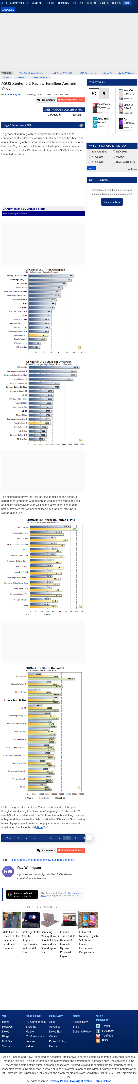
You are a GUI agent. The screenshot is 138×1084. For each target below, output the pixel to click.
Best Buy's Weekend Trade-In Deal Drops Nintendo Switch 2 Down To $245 (103, 106)
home (6, 77)
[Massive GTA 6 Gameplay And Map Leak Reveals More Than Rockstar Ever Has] (121, 108)
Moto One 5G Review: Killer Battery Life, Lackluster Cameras (11, 940)
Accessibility (80, 1021)
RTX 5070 (97, 162)
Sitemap (7, 1046)
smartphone (35, 859)
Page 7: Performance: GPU (18, 125)
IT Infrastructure (35, 1036)
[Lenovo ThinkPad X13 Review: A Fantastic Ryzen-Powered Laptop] (69, 920)
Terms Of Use (102, 1081)
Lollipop (57, 859)
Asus (13, 859)
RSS (105, 1040)
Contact (53, 1036)
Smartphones (40, 77)
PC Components (36, 1021)
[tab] (94, 93)
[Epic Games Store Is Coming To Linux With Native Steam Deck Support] (121, 123)
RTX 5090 (97, 156)
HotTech (54, 1046)
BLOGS (116, 3)
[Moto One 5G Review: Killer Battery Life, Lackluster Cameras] (12, 920)
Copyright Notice (81, 1081)
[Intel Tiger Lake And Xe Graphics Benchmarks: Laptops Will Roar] (31, 920)
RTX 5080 (121, 151)
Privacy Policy (57, 1041)
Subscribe (8, 9)
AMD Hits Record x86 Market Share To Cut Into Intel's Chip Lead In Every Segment (104, 120)
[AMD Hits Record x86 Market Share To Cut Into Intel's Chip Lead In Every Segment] (95, 122)
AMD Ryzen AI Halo (88, 73)
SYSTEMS (37, 3)
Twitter (106, 1025)
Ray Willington (29, 867)
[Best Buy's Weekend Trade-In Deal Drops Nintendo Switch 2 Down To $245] (95, 108)
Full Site (7, 1041)
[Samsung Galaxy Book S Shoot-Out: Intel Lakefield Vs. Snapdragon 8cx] (50, 920)
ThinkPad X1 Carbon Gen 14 (31, 73)
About (52, 1021)
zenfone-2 (69, 859)
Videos (30, 1046)
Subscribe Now (112, 202)
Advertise (54, 1026)
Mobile (21, 77)
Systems (31, 1026)
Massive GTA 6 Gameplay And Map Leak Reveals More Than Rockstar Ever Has (130, 106)
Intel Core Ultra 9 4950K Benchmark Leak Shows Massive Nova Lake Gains (130, 92)
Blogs (5, 1036)
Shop (127, 3)
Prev (8, 837)
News (5, 1031)
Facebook (108, 1030)
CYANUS (53, 114)
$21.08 (77, 114)
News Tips (55, 1031)
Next (85, 837)
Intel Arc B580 (99, 151)
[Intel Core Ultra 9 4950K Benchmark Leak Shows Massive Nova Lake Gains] (121, 94)
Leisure (30, 1041)
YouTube (107, 1035)
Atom (39, 827)
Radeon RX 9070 (125, 162)
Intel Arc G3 (107, 73)
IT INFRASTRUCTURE (71, 3)
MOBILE (50, 3)
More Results (132, 169)
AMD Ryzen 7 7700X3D (62, 73)
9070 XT (121, 156)
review (47, 859)
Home (5, 1021)
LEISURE (91, 3)
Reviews (7, 1026)
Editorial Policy (82, 1031)
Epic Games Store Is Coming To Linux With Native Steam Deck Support (130, 121)
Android (21, 859)
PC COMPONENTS (17, 3)
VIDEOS (104, 3)
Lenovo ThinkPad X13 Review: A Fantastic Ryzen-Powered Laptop (68, 944)
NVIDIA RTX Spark (126, 73)
